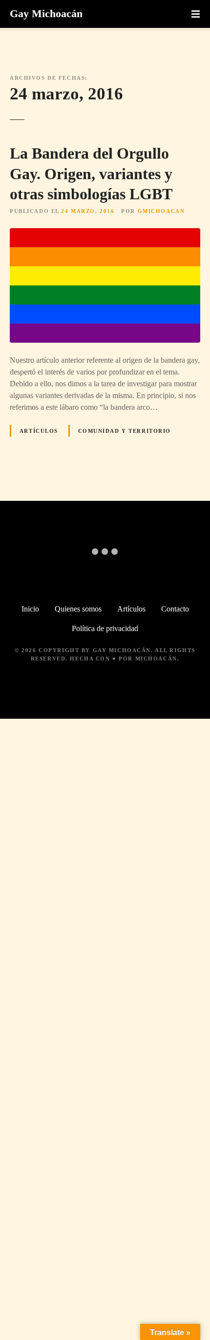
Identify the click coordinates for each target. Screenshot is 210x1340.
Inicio (30, 609)
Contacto (175, 609)
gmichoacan (161, 211)
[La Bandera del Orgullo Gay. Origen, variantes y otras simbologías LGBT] (105, 234)
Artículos (39, 431)
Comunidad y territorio (124, 431)
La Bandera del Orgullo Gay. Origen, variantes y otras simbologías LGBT (91, 173)
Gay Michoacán (46, 13)
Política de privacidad (105, 628)
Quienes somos (78, 609)
